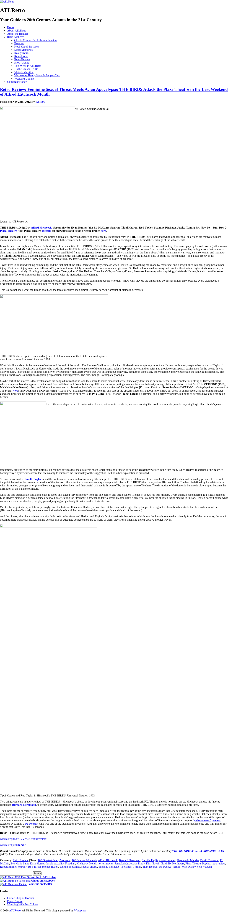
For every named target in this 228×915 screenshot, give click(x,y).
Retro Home (21, 56)
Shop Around (21, 62)
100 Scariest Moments (84, 860)
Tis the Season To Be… (27, 68)
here (15, 390)
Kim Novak (152, 863)
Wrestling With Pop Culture (22, 904)
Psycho (206, 863)
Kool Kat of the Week (26, 46)
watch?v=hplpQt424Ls (13, 844)
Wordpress (80, 910)
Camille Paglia (32, 479)
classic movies (167, 860)
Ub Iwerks (31, 823)
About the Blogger (17, 33)
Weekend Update (24, 78)
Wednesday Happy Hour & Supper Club (37, 75)
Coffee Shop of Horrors (20, 898)
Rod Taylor (34, 866)
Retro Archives (15, 36)
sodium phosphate (70, 866)
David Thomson (209, 860)
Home (10, 27)
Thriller (137, 866)
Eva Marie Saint (20, 863)
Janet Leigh (121, 863)
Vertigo (176, 866)
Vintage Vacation (23, 72)
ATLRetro (15, 910)
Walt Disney (189, 866)
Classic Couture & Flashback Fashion (35, 40)
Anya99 (40, 101)
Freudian (70, 863)
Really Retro (21, 52)
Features (19, 43)
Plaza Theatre (193, 863)
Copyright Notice (17, 81)
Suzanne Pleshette (109, 866)
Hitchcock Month (86, 863)
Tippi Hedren (149, 866)
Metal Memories (23, 49)
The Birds (125, 866)
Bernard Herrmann (24, 804)
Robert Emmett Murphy (13, 866)
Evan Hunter (37, 863)
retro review (218, 863)
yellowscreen (204, 866)
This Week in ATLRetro (27, 65)
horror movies (105, 863)
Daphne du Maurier (188, 860)
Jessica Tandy (137, 863)
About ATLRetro (16, 30)
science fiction (50, 866)
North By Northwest (172, 863)
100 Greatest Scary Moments (54, 860)
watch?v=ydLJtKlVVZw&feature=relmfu (23, 838)
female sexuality (55, 863)
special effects (89, 866)
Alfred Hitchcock (108, 860)
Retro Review (22, 59)
